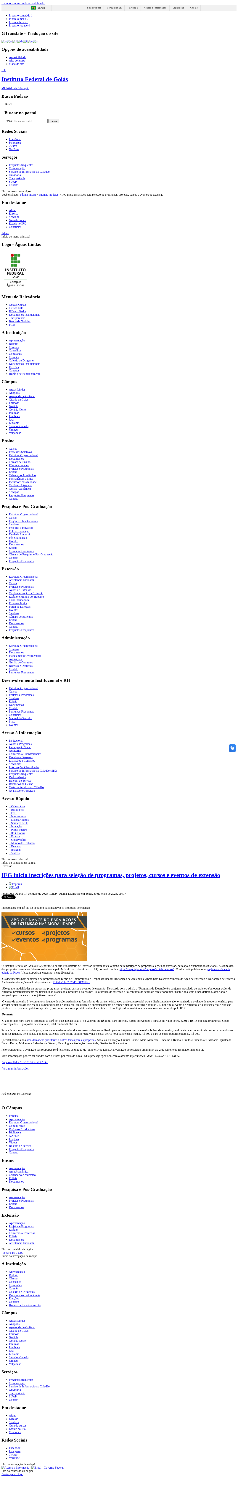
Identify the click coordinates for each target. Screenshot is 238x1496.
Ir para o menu (18, 18)
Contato (13, 185)
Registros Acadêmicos (22, 1129)
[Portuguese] (4, 41)
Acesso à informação (155, 7)
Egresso (13, 213)
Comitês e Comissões (21, 551)
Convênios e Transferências (25, 754)
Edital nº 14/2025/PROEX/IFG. (71, 982)
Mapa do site (16, 63)
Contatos (14, 370)
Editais (13, 472)
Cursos (13, 448)
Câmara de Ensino (19, 462)
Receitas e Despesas (21, 665)
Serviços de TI (19, 823)
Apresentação (17, 340)
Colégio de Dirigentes (22, 360)
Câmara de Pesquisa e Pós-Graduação (31, 554)
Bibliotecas (17, 809)
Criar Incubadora (19, 600)
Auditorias (15, 750)
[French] (14, 41)
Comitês (14, 357)
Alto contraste (17, 60)
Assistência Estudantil (22, 580)
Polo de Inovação (19, 531)
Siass (12, 721)
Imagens (15, 849)
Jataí (11, 419)
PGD (12, 324)
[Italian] (25, 41)
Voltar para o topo (12, 1252)
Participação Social (20, 747)
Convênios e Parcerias (22, 1233)
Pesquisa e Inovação (21, 527)
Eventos (13, 541)
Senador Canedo (18, 426)
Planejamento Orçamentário (25, 655)
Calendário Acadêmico (22, 475)
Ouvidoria (15, 175)
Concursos (15, 226)
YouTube (14, 1458)
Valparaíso (15, 432)
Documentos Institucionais (24, 314)
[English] (9, 41)
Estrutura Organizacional (23, 455)
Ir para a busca (18, 22)
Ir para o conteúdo (21, 15)
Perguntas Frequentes (21, 495)
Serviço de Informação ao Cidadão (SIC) (33, 770)
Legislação (178, 7)
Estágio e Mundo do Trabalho (26, 596)
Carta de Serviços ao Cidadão (26, 787)
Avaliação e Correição (22, 790)
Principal (14, 1115)
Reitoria (13, 343)
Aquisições (15, 659)
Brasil (41, 7)
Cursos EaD (16, 308)
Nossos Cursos (17, 304)
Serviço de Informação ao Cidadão (29, 171)
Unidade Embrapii (19, 534)
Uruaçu (13, 429)
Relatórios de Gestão (21, 784)
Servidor (14, 216)
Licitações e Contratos (22, 760)
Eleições (14, 367)
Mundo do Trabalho (22, 843)
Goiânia (13, 406)
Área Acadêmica (18, 1171)
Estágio (13, 1229)
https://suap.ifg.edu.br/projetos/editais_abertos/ (147, 969)
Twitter (13, 1454)
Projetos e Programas (21, 468)
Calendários (17, 806)
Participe (133, 7)
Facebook (14, 1447)
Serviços (14, 492)
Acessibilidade (17, 57)
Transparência (17, 178)
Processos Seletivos (20, 452)
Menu (5, 233)
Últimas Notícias (48, 194)
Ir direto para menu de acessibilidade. (23, 3)
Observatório (18, 839)
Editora (15, 836)
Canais (194, 7)
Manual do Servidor (20, 718)
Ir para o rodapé (19, 25)
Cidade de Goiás (18, 399)
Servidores (15, 764)
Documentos (16, 458)
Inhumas (14, 412)
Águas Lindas (17, 389)
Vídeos (15, 853)
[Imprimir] (15, 884)
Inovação (16, 826)
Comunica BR (114, 7)
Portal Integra (18, 829)
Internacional (18, 816)
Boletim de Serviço (20, 780)
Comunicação (17, 168)
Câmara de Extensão (21, 616)
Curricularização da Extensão (26, 593)
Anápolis (14, 392)
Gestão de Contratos (21, 662)
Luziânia (14, 422)
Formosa (14, 402)
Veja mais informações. (15, 1068)
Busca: (8, 120)
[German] (20, 41)
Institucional (16, 740)
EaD (13, 813)
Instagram (14, 1451)
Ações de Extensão (20, 590)
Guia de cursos (17, 220)
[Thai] (35, 41)
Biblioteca (15, 1132)
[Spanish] (30, 41)
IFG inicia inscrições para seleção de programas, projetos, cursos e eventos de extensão (110, 875)
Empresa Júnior (18, 603)
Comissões (15, 353)
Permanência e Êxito (21, 478)
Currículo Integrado (20, 485)
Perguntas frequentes (21, 165)
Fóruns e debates (19, 465)
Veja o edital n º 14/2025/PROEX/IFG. (25, 1062)
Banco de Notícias (19, 321)
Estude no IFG (17, 223)
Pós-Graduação (18, 537)
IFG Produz (17, 833)
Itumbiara (14, 416)
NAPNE (14, 1135)
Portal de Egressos (19, 606)
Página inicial (28, 194)
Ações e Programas (20, 743)
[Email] (14, 887)
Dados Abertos (17, 777)
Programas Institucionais (23, 521)
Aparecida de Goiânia (22, 396)
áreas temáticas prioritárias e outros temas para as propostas (61, 1040)
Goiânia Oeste (17, 409)
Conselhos (15, 350)
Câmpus (14, 347)
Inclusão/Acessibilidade (23, 482)
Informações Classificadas (24, 767)
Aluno (12, 210)
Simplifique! (94, 7)
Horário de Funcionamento (25, 373)
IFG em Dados (17, 311)
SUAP (13, 181)
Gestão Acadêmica (20, 488)
